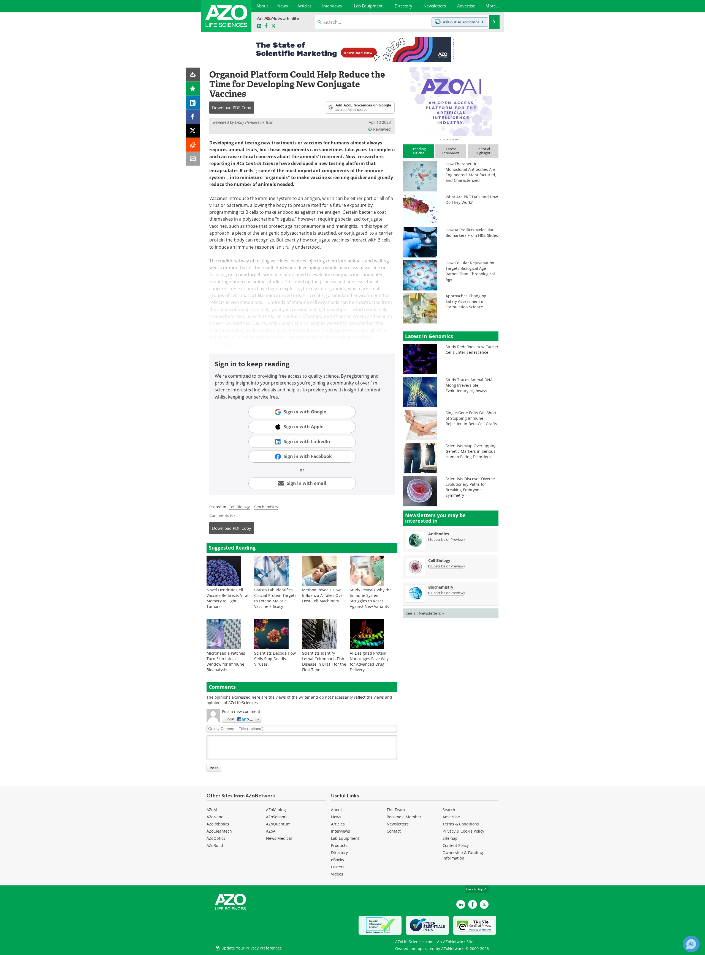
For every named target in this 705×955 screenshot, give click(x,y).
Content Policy (456, 845)
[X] (193, 131)
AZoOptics (216, 838)
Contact (394, 831)
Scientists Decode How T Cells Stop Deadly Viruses (276, 659)
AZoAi (271, 831)
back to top (475, 889)
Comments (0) (222, 515)
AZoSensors (277, 816)
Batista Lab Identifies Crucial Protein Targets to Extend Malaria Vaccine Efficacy (275, 598)
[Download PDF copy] (193, 75)
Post (214, 767)
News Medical (279, 838)
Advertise (451, 816)
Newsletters (398, 824)
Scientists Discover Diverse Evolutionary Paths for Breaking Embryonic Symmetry (470, 487)
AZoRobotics (218, 824)
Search (449, 809)
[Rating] (193, 89)
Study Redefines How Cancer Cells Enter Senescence (472, 349)
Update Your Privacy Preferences (251, 948)
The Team (396, 809)
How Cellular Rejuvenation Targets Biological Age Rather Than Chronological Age (470, 271)
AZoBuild (215, 845)
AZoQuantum (278, 824)
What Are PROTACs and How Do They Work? (472, 199)
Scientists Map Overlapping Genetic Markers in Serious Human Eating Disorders (471, 451)
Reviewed (382, 129)
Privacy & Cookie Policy (463, 831)
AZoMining (276, 809)
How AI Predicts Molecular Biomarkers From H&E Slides (472, 232)
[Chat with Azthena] (691, 944)
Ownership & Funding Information (463, 855)
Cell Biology (239, 506)
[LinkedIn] (193, 103)
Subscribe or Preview (446, 539)
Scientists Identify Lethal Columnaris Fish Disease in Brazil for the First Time (324, 661)
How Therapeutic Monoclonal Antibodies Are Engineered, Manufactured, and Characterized (471, 172)
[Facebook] (193, 117)
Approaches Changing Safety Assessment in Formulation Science (466, 301)
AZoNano (215, 816)
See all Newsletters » (425, 613)
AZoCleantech (219, 831)
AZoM (212, 809)
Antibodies (438, 533)
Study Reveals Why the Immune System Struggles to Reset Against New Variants (371, 598)
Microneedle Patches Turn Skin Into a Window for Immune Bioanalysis (226, 661)
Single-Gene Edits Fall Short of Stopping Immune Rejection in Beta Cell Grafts (471, 418)
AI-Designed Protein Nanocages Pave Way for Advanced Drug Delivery (369, 661)
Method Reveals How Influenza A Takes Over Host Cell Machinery (323, 595)
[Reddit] (193, 145)
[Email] (193, 159)
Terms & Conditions (461, 824)
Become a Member (404, 816)
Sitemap (450, 838)
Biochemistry (266, 506)
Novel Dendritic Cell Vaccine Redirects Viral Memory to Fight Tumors (227, 598)
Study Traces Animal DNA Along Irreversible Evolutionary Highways (469, 385)
